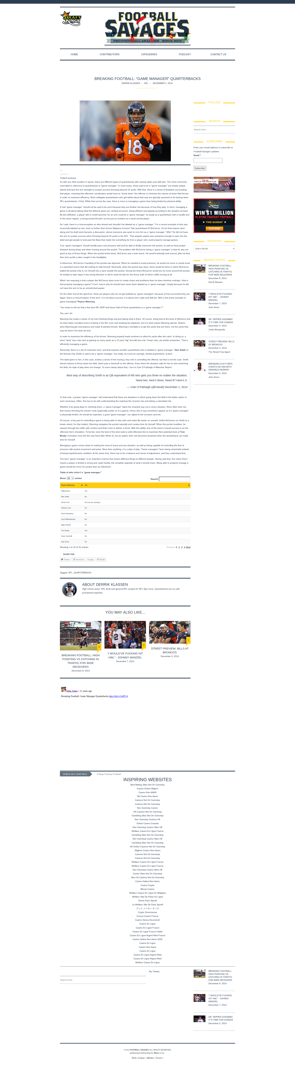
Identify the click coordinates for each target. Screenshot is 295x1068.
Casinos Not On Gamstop (147, 800)
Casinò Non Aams (147, 947)
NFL (146, 83)
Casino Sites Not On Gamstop (147, 873)
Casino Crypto (147, 885)
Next (188, 547)
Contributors (110, 54)
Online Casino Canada (148, 823)
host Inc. (159, 1052)
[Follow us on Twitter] (227, 2)
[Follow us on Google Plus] (231, 2)
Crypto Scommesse (147, 912)
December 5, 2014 (170, 656)
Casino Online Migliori (147, 788)
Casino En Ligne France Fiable (147, 931)
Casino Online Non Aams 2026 (147, 939)
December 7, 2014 (125, 661)
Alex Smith (180, 350)
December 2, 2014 (163, 83)
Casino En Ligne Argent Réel (147, 955)
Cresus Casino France (147, 916)
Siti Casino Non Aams (147, 796)
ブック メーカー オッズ (147, 908)
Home (74, 54)
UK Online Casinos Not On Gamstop (147, 846)
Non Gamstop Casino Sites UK (147, 827)
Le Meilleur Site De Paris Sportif (147, 904)
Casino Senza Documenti (147, 920)
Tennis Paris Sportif (147, 900)
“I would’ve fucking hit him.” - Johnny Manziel (220, 297)
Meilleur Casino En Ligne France (147, 831)
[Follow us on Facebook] (223, 2)
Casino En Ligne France (147, 928)
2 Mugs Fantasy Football (109, 774)
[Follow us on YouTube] (234, 2)
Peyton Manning (86, 301)
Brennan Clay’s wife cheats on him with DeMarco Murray (220, 366)
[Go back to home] (147, 25)
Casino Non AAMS (147, 792)
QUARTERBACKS (82, 572)
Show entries (71, 478)
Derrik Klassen (131, 83)
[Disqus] (125, 724)
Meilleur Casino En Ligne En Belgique (147, 893)
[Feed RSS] (219, 2)
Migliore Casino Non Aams (147, 850)
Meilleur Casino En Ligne (147, 962)
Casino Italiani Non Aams (147, 881)
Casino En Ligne (147, 924)
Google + (159, 1057)
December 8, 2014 (81, 670)
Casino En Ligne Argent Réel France (147, 935)
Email (197, 155)
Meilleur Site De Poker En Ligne (147, 896)
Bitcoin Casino (147, 889)
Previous (171, 547)
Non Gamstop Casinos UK (147, 819)
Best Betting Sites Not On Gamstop (147, 784)
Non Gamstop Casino (147, 808)
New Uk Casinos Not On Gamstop (147, 877)
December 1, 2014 (176, 387)
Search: (155, 479)
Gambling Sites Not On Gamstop (147, 815)
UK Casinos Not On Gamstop (147, 811)
